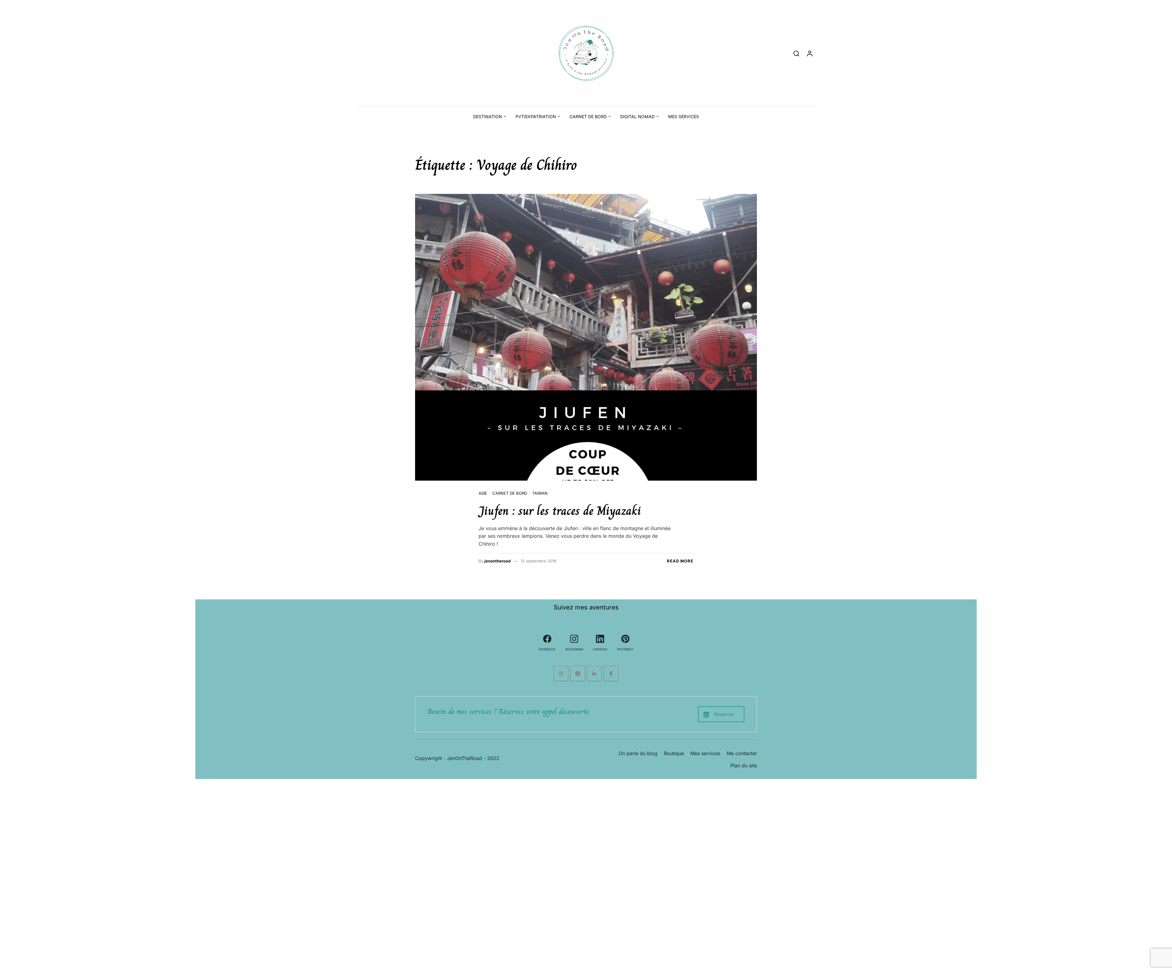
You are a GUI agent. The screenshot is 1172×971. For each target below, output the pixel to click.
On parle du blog (638, 753)
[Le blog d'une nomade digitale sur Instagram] (561, 673)
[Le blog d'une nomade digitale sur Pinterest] (577, 673)
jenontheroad (497, 560)
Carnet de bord (588, 116)
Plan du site (743, 765)
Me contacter (742, 753)
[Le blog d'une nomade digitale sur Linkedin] (594, 673)
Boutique (674, 753)
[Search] (796, 53)
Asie (483, 493)
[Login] (810, 53)
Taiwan (540, 493)
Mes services (683, 116)
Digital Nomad (637, 116)
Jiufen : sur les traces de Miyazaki (560, 510)
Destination (487, 116)
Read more (680, 560)
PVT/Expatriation (535, 116)
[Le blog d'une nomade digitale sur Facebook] (611, 673)
